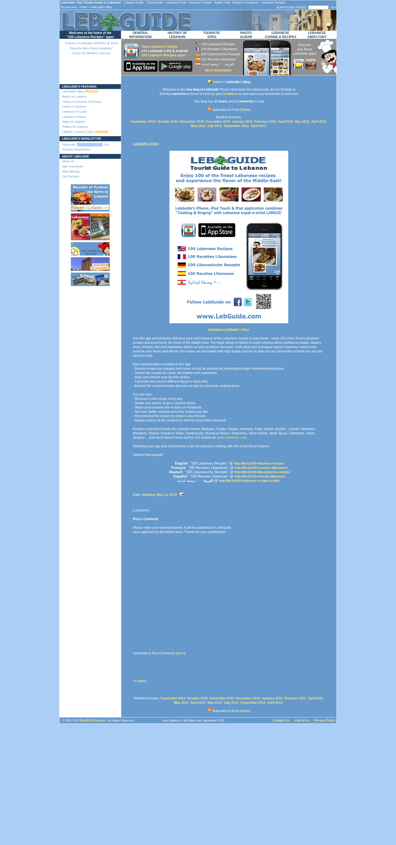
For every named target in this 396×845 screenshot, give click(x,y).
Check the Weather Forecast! (91, 53)
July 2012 (214, 126)
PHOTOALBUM (246, 35)
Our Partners (70, 176)
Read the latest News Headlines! (91, 48)
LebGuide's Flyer (146, 144)
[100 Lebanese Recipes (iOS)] (141, 70)
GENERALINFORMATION (140, 35)
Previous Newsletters (76, 149)
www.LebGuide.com (231, 437)
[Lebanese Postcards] (90, 278)
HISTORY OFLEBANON (177, 35)
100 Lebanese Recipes (158, 55)
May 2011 (302, 121)
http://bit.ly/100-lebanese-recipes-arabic (249, 481)
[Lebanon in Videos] (90, 263)
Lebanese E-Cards (74, 111)
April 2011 (285, 121)
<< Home (140, 681)
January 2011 (242, 121)
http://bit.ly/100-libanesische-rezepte (262, 472)
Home (83, 7)
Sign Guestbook (72, 166)
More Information (218, 70)
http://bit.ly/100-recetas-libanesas (260, 476)
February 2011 (265, 121)
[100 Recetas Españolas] (299, 69)
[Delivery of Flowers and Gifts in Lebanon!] (90, 196)
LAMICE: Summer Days (85, 131)
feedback (230, 94)
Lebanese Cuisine (164, 47)
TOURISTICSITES (211, 35)
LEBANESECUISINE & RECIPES (280, 35)
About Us (68, 161)
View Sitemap (71, 171)
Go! (333, 7)
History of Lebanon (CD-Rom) (82, 101)
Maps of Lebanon (73, 121)
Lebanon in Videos (74, 116)
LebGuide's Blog (80, 91)
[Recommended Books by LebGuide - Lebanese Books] (90, 225)
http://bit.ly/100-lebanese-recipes (259, 463)
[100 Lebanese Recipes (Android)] (175, 70)
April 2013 (258, 126)
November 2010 (192, 121)
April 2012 (319, 121)
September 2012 (236, 126)
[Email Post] (181, 495)
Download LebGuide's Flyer (229, 330)
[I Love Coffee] (310, 69)
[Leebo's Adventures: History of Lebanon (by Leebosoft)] (90, 247)
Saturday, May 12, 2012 (159, 495)
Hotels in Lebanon (74, 106)
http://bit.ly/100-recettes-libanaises (261, 468)
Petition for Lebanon (75, 126)
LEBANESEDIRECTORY (317, 35)
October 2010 (167, 121)
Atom (245, 110)
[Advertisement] (90, 310)
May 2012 (198, 126)
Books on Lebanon (74, 96)
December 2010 (218, 121)
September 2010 (143, 121)
